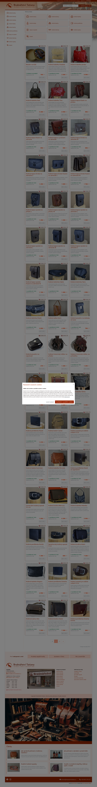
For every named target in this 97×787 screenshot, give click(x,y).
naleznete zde (67, 396)
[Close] (73, 385)
